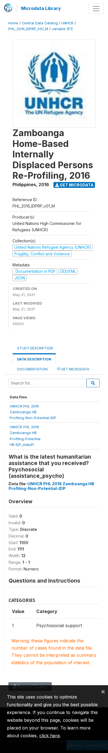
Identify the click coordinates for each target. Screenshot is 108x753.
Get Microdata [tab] (74, 369)
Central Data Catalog (40, 23)
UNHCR (67, 23)
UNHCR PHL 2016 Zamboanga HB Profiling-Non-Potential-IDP (51, 486)
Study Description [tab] (35, 348)
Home (13, 23)
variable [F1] (62, 29)
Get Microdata (76, 185)
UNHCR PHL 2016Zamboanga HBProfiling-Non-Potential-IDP (33, 412)
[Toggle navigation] (96, 8)
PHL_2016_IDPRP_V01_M (28, 29)
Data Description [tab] (34, 359)
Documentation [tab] (32, 369)
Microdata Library (41, 8)
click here (49, 735)
